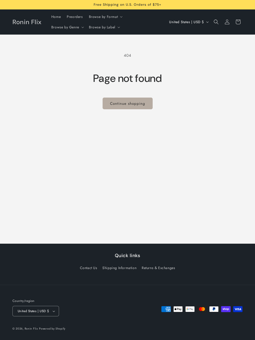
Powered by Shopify (52, 329)
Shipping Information (119, 267)
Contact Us (88, 267)
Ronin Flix (31, 329)
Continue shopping (127, 103)
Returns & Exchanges (158, 267)
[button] (105, 16)
